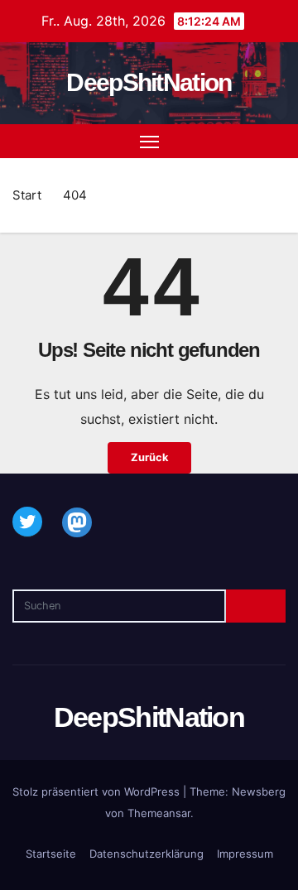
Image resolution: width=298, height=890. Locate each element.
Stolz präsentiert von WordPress (97, 791)
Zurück (149, 457)
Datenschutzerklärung (146, 853)
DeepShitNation (148, 82)
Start (26, 195)
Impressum (245, 853)
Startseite (51, 853)
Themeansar (158, 813)
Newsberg (259, 791)
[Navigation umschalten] (150, 141)
